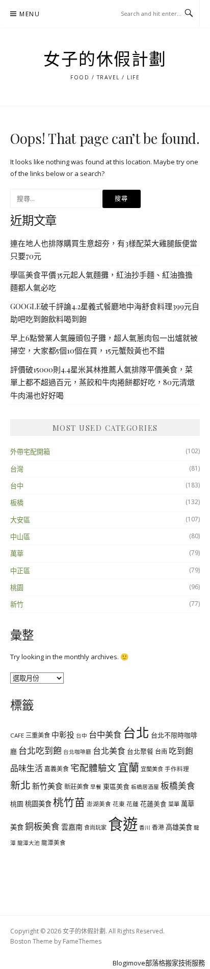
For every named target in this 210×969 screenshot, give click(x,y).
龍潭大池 (28, 842)
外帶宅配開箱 (30, 451)
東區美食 (116, 786)
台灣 (16, 469)
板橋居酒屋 (145, 786)
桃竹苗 (69, 802)
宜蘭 (128, 767)
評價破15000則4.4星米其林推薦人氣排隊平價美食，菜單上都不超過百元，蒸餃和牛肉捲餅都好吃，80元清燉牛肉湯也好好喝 (102, 382)
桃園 (16, 587)
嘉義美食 (56, 769)
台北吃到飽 (40, 750)
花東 (119, 804)
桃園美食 (38, 803)
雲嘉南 (72, 827)
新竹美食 (47, 786)
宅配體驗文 (93, 767)
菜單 (173, 804)
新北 (20, 785)
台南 (161, 751)
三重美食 (37, 735)
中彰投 (62, 734)
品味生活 (26, 768)
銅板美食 (42, 826)
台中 (16, 485)
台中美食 (105, 734)
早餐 (95, 786)
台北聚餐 (140, 751)
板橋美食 (178, 785)
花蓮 (132, 804)
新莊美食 (76, 786)
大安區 (20, 519)
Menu (29, 14)
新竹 (16, 604)
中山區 (20, 536)
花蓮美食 (153, 803)
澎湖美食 (99, 804)
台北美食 (109, 750)
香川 (144, 827)
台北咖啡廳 (77, 751)
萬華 (16, 553)
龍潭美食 (53, 842)
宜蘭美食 (152, 769)
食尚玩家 (95, 827)
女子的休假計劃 (105, 59)
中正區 (20, 570)
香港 (158, 827)
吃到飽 (181, 750)
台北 (136, 732)
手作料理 (177, 769)
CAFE (17, 735)
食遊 (123, 824)
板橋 (16, 502)
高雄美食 (179, 827)
